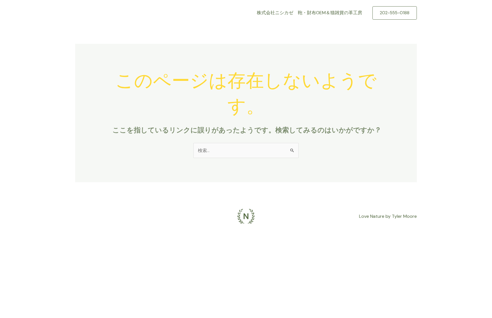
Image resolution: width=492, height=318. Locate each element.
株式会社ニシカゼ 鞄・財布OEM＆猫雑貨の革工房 (309, 13)
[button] (394, 13)
